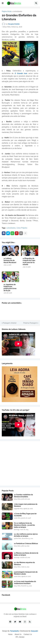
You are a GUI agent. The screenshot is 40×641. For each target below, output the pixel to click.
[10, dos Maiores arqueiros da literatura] (7, 565)
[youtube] (20, 622)
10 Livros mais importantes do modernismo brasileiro (25, 582)
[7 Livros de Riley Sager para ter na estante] (7, 516)
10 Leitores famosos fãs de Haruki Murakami (10, 260)
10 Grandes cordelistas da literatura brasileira (23, 496)
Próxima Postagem (30, 323)
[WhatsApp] (12, 233)
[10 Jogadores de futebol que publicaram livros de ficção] (10, 276)
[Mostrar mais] (25, 233)
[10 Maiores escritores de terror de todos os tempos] (7, 555)
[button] (2, 3)
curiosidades (17, 11)
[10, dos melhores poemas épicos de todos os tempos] (7, 536)
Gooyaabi (34, 631)
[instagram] (25, 622)
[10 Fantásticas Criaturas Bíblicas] (7, 546)
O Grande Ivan (21, 73)
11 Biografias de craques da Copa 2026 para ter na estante (29, 261)
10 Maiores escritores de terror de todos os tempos (26, 554)
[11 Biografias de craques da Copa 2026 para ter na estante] (29, 250)
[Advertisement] (20, 463)
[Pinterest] (17, 233)
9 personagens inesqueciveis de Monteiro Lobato (25, 573)
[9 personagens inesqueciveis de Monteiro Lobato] (7, 574)
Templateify (14, 631)
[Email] (21, 233)
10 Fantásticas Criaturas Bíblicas (26, 543)
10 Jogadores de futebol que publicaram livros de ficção (10, 287)
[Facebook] (4, 233)
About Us (18, 634)
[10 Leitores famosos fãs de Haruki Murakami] (10, 250)
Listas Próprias (22, 228)
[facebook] (10, 622)
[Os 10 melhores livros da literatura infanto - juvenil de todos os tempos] (7, 525)
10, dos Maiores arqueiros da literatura (24, 563)
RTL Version (20, 637)
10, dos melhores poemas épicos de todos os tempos (26, 535)
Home (10, 634)
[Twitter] (8, 233)
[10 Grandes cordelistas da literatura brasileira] (7, 497)
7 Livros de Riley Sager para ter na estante (25, 515)
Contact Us (28, 634)
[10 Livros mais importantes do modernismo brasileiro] (7, 584)
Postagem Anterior (9, 323)
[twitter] (15, 622)
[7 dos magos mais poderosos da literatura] (7, 506)
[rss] (30, 622)
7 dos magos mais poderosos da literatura (25, 505)
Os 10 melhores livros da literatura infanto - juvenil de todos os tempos (24, 525)
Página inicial (6, 11)
